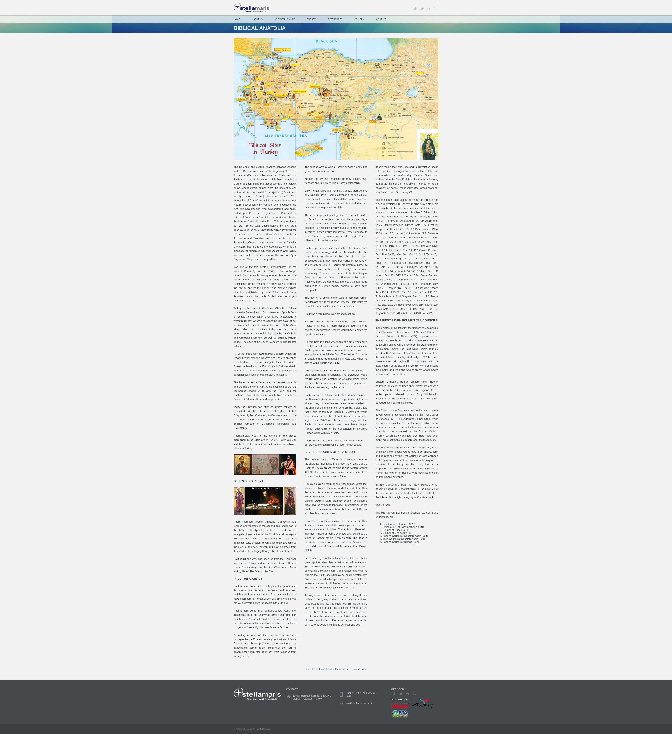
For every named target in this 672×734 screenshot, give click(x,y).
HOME (237, 19)
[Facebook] (415, 9)
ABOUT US (257, 19)
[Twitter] (422, 9)
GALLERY (359, 19)
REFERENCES (335, 19)
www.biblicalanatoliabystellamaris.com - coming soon (336, 669)
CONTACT (381, 19)
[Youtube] (435, 9)
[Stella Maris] (251, 7)
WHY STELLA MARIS (285, 19)
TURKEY (311, 19)
